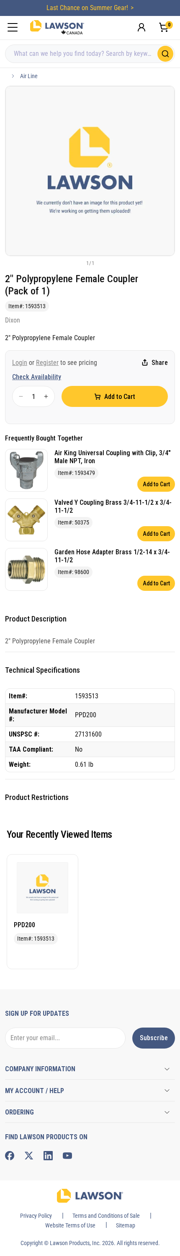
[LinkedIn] (48, 1155)
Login (19, 363)
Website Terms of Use (70, 1225)
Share (160, 363)
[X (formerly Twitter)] (28, 1155)
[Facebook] (9, 1155)
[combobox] (90, 54)
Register (47, 363)
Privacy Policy (36, 1215)
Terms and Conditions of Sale (106, 1215)
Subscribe (154, 1038)
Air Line (29, 76)
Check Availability (36, 377)
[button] (76, 263)
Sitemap (125, 1225)
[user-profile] (141, 27)
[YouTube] (67, 1155)
